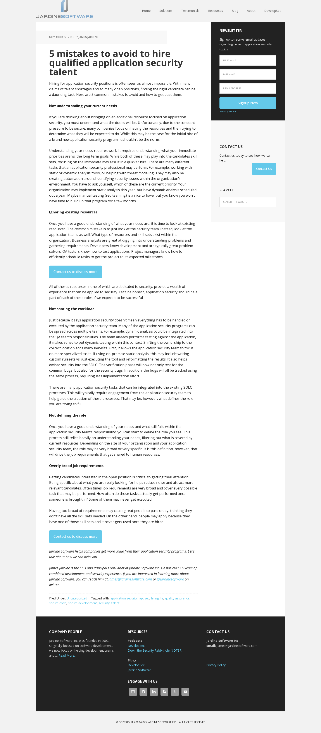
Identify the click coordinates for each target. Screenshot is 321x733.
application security (124, 598)
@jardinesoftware (170, 579)
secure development (82, 603)
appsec (144, 598)
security (104, 603)
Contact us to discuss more (76, 271)
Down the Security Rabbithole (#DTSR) (155, 650)
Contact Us (264, 169)
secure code (57, 603)
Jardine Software (64, 11)
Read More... (67, 655)
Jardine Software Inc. (162, 722)
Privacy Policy (227, 111)
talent (115, 603)
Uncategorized (77, 598)
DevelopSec (136, 646)
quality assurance (177, 598)
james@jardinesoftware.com (130, 579)
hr (161, 598)
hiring (155, 598)
